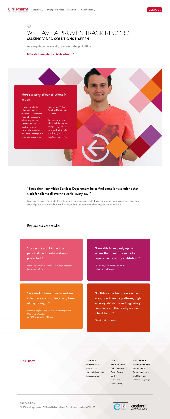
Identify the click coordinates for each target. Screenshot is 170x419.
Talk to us (154, 10)
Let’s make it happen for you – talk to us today (48, 54)
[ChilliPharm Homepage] (18, 10)
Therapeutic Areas (55, 9)
